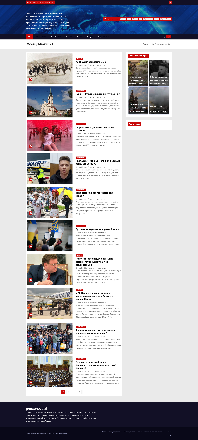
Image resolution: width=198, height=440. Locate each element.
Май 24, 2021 (82, 233)
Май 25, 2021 (82, 199)
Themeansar (63, 434)
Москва (135, 19)
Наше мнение (56, 37)
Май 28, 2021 (82, 97)
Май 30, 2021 (82, 65)
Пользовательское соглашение (154, 432)
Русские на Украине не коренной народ (98, 229)
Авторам (139, 432)
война (129, 19)
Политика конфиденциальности (112, 432)
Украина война (148, 19)
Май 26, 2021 (82, 167)
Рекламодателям (129, 432)
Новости (69, 37)
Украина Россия (166, 19)
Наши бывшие (40, 37)
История (90, 37)
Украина (122, 19)
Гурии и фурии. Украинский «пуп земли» (98, 94)
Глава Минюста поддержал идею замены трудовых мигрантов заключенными (94, 261)
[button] (164, 37)
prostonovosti (28, 11)
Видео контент (103, 37)
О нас (169, 435)
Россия (157, 19)
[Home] (29, 36)
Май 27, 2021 (82, 134)
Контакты (168, 432)
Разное (79, 37)
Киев (140, 19)
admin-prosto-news (97, 65)
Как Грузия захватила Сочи (91, 62)
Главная (146, 44)
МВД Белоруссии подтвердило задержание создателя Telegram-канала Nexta (95, 296)
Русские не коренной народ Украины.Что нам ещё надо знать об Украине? (96, 365)
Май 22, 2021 (82, 336)
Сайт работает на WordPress (35, 434)
